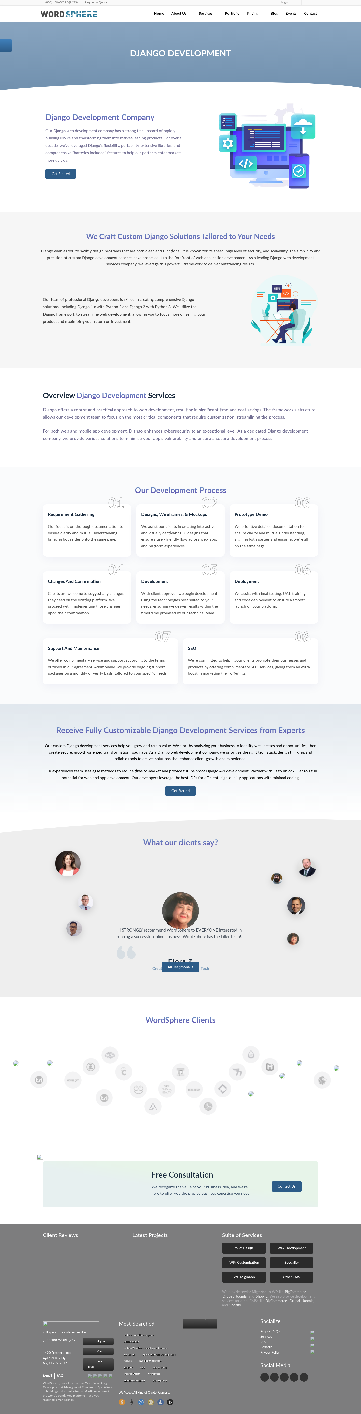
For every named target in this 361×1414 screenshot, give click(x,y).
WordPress (154, 1374)
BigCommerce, (296, 1292)
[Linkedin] (284, 1377)
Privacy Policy (270, 1352)
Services (206, 13)
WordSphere (160, 1380)
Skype (100, 1341)
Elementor (129, 1354)
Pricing (252, 13)
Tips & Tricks (160, 1367)
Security (128, 1367)
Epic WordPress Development (159, 1354)
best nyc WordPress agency (139, 1335)
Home (159, 13)
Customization (131, 1341)
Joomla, (241, 1296)
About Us (179, 13)
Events (291, 13)
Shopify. (262, 1296)
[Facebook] (264, 1377)
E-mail (47, 1375)
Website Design (132, 1374)
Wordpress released (134, 1380)
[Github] (294, 1377)
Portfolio (232, 13)
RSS (263, 1342)
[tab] (188, 1324)
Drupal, (228, 1296)
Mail (99, 1351)
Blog (274, 13)
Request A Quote (272, 1331)
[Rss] (304, 1377)
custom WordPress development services (146, 1348)
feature (128, 1361)
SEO (142, 1367)
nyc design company (150, 1361)
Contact (310, 13)
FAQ (60, 1375)
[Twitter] (274, 1377)
